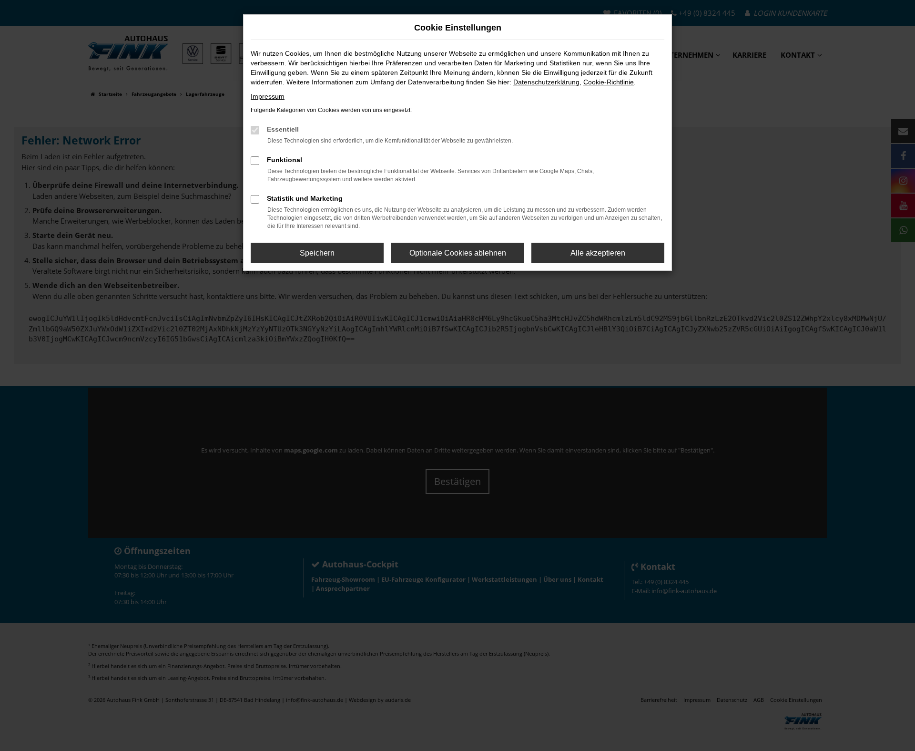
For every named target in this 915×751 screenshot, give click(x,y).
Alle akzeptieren (597, 253)
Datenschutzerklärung (546, 82)
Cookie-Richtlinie (608, 82)
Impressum (268, 96)
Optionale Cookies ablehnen (457, 253)
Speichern (317, 253)
